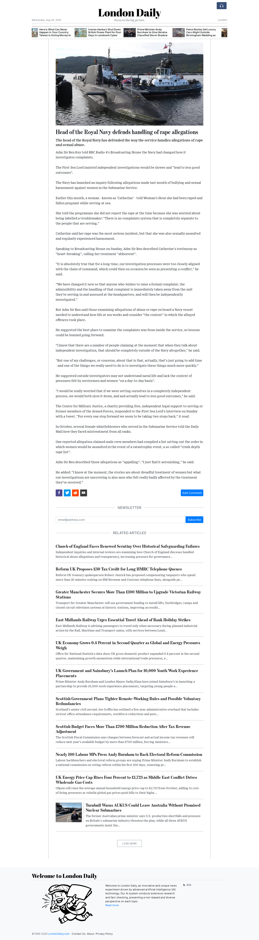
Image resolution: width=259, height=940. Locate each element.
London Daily (129, 12)
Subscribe (194, 519)
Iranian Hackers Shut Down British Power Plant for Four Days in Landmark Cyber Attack (61, 34)
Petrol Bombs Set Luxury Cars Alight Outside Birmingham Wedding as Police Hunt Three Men (158, 34)
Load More (129, 843)
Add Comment (192, 493)
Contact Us (78, 933)
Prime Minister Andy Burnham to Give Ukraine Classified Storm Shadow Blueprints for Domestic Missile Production (109, 35)
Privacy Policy (104, 933)
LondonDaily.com (59, 933)
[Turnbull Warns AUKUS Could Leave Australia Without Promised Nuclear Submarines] (69, 812)
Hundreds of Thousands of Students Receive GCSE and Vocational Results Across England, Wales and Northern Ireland (209, 35)
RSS (188, 884)
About (90, 933)
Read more (112, 905)
